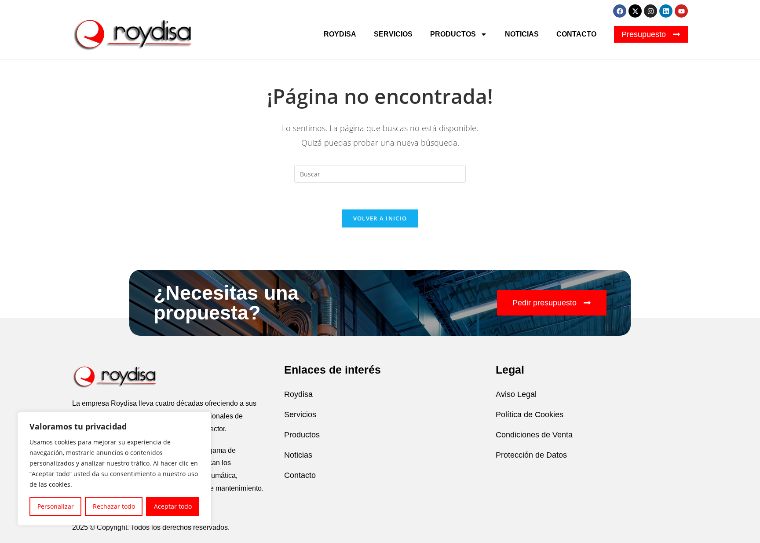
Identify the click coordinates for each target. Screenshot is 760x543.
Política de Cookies (529, 414)
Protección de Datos (531, 455)
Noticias (522, 34)
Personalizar (55, 506)
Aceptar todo (173, 506)
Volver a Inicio (380, 218)
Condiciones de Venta (534, 434)
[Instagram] (650, 11)
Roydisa (340, 34)
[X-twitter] (635, 11)
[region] (114, 468)
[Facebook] (619, 11)
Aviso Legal (516, 394)
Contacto (576, 34)
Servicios (393, 34)
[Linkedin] (665, 11)
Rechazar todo (114, 506)
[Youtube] (681, 11)
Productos (453, 34)
